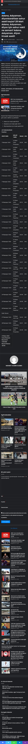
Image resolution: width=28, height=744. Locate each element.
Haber (9, 9)
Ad (2, 496)
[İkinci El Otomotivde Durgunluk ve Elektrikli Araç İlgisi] (6, 604)
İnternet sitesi (4, 507)
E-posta (3, 501)
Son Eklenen (14, 528)
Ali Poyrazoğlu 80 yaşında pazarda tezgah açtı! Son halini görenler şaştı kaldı (18, 555)
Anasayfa (4, 9)
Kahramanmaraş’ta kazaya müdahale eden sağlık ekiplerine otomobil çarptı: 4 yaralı (20, 429)
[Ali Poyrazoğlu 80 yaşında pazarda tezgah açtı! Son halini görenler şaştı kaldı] (6, 555)
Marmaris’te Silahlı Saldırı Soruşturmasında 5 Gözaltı (6, 462)
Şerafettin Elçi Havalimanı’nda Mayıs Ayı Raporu (18, 611)
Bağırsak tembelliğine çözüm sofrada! (17, 662)
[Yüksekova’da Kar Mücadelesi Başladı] (7, 422)
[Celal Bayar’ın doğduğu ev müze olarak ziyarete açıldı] (6, 571)
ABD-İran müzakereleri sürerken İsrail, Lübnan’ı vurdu (17, 534)
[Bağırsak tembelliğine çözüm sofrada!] (6, 664)
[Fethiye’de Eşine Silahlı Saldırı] (21, 455)
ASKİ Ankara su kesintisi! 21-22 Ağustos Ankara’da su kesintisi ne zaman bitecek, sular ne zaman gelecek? (18, 633)
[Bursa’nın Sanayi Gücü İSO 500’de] (6, 578)
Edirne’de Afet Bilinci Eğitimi (20, 445)
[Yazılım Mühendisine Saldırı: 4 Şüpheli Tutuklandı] (7, 440)
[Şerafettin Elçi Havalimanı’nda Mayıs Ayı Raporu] (6, 612)
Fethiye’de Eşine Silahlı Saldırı (19, 460)
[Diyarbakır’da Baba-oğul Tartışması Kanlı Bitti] (5, 108)
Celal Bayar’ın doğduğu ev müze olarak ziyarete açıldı (18, 570)
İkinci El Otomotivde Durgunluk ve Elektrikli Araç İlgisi (18, 604)
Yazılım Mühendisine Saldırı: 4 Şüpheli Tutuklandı (6, 446)
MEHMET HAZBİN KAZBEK (9, 39)
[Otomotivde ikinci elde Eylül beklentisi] (6, 641)
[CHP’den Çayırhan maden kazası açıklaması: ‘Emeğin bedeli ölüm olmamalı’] (6, 625)
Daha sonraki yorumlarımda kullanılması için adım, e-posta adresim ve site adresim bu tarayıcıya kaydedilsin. (14, 515)
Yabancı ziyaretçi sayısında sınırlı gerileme (18, 669)
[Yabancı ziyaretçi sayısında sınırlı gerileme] (6, 671)
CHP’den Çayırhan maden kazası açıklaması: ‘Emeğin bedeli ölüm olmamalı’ (18, 625)
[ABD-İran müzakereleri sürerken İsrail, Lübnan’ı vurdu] (5, 101)
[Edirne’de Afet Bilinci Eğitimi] (21, 440)
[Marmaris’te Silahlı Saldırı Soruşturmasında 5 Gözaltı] (7, 455)
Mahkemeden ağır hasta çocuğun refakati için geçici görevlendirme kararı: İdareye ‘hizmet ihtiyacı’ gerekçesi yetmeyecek (18, 655)
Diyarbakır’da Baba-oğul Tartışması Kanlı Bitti (18, 541)
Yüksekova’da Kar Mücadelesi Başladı (12, 1)
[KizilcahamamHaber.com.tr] (14, 4)
